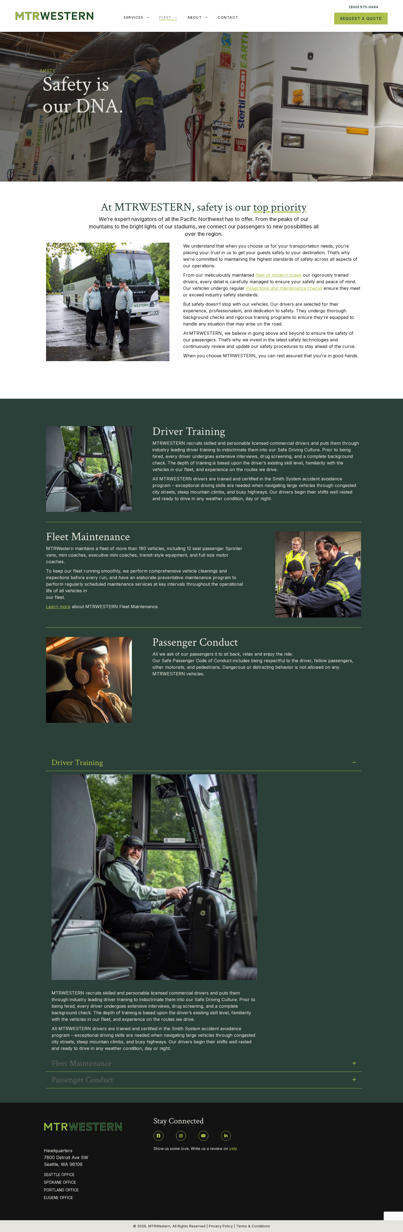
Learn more (58, 606)
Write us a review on (214, 1148)
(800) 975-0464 (363, 7)
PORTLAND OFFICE (61, 1190)
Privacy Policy (221, 1226)
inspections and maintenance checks (284, 288)
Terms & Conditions (253, 1226)
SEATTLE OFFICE (59, 1174)
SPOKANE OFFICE (60, 1182)
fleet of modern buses (279, 275)
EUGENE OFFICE (58, 1197)
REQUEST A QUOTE (361, 18)
